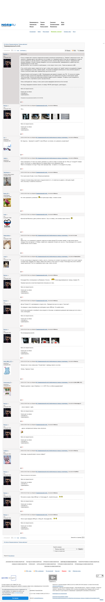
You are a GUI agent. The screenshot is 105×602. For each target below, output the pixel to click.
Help (69, 571)
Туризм (42, 22)
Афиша (42, 24)
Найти (39, 31)
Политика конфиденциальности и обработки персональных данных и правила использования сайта (76, 598)
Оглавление (33, 31)
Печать (68, 50)
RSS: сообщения (39, 571)
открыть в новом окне (59, 551)
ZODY (62, 24)
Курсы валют (44, 26)
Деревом (81, 50)
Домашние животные (13, 44)
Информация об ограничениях (59, 593)
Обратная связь (77, 571)
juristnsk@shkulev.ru (38, 598)
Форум (32, 26)
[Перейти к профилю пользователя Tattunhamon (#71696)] (7, 185)
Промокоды (53, 26)
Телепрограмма (54, 24)
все (18, 50)
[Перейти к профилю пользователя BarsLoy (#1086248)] (7, 67)
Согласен (15, 598)
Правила (64, 571)
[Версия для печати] (21, 102)
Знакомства (33, 24)
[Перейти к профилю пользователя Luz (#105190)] (7, 150)
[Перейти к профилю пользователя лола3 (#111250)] (6, 267)
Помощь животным (23, 44)
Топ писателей (49, 571)
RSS (75, 50)
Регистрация (46, 31)
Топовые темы (67, 31)
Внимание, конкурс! (56, 31)
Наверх (101, 599)
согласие (17, 593)
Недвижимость (34, 22)
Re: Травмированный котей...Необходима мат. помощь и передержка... (52, 137)
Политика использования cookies (60, 596)
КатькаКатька (11, 555)
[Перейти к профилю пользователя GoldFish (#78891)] (7, 463)
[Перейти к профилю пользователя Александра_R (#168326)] (7, 395)
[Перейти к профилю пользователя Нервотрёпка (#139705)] (7, 248)
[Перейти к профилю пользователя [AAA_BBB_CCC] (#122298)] (7, 374)
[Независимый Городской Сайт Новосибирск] (8, 25)
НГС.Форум (6, 44)
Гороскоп (53, 22)
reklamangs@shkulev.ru (57, 586)
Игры (62, 22)
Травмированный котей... (42, 105)
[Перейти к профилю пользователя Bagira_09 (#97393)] (7, 206)
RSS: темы (28, 571)
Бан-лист (57, 571)
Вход (74, 31)
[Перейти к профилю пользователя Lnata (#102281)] (7, 227)
